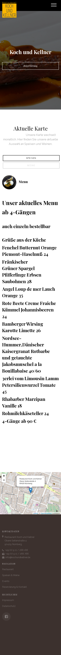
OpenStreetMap (46, 513)
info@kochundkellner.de (18, 557)
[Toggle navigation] (54, 5)
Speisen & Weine (10, 575)
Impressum (8, 600)
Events (5, 581)
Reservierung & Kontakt (14, 587)
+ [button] (4, 476)
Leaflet (35, 513)
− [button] (4, 480)
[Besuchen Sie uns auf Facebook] (6, 616)
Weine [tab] (31, 165)
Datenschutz (9, 606)
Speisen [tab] (31, 158)
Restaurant (8, 569)
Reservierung (30, 65)
